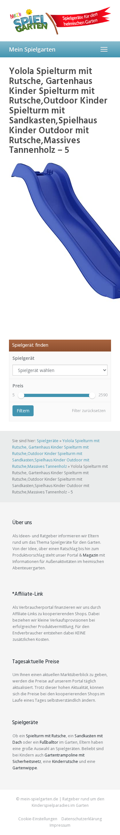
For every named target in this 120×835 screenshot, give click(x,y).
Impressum (60, 825)
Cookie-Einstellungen (37, 819)
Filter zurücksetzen (89, 410)
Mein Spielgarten (32, 49)
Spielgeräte (48, 440)
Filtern (23, 411)
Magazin (90, 555)
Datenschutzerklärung (81, 819)
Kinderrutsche (65, 761)
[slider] (21, 395)
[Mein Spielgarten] (60, 20)
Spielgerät (23, 358)
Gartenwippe (24, 768)
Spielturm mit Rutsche (46, 736)
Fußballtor (49, 742)
